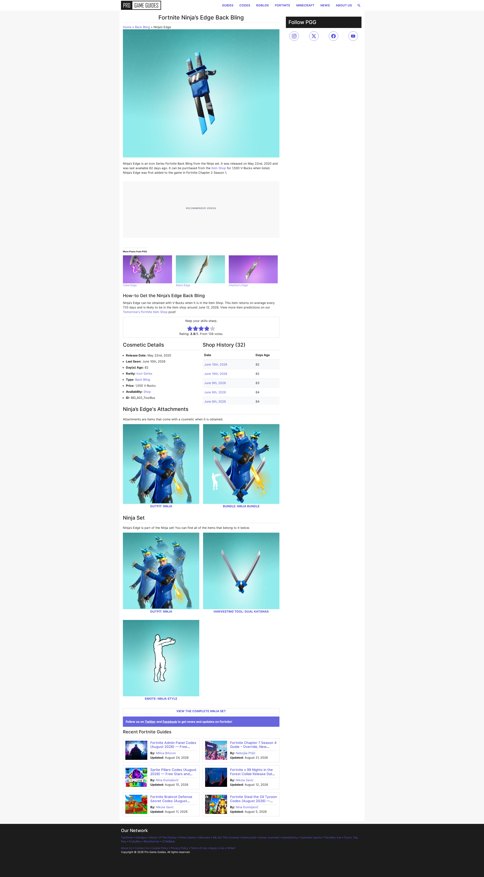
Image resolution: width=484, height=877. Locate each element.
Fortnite (282, 5)
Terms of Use (199, 848)
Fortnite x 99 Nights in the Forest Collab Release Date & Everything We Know (252, 774)
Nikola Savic (245, 780)
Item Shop (218, 168)
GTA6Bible (168, 841)
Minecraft (305, 5)
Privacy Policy (179, 848)
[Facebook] (333, 36)
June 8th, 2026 (215, 392)
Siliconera (204, 837)
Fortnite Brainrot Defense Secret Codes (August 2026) (171, 801)
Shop (147, 392)
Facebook (170, 722)
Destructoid (249, 837)
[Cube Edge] (147, 269)
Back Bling (142, 27)
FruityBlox (135, 841)
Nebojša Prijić (245, 753)
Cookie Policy (159, 848)
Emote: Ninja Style (161, 698)
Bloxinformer (151, 841)
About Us (344, 5)
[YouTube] (353, 36)
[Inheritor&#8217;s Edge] (253, 269)
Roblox (262, 5)
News (325, 5)
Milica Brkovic (166, 753)
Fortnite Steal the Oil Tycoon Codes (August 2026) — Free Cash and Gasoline (253, 801)
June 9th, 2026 (215, 383)
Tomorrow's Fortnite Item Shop (145, 312)
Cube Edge (130, 285)
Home (127, 27)
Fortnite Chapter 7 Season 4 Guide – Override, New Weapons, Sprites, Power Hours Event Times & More (253, 749)
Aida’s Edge (183, 285)
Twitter (150, 722)
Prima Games (187, 837)
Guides (227, 5)
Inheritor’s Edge (238, 285)
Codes (244, 5)
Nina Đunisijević (167, 780)
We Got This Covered (226, 837)
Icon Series (144, 373)
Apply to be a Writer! (222, 848)
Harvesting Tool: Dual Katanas (241, 611)
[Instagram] (294, 36)
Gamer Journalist (269, 837)
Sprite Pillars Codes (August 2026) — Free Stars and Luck (173, 774)
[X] (314, 36)
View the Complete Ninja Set (201, 711)
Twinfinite (127, 837)
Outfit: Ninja (161, 506)
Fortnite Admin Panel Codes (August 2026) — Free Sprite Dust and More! (173, 747)
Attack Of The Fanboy (163, 837)
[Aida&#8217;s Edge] (200, 269)
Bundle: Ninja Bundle (241, 506)
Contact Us (142, 848)
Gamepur (141, 837)
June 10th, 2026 (215, 364)
